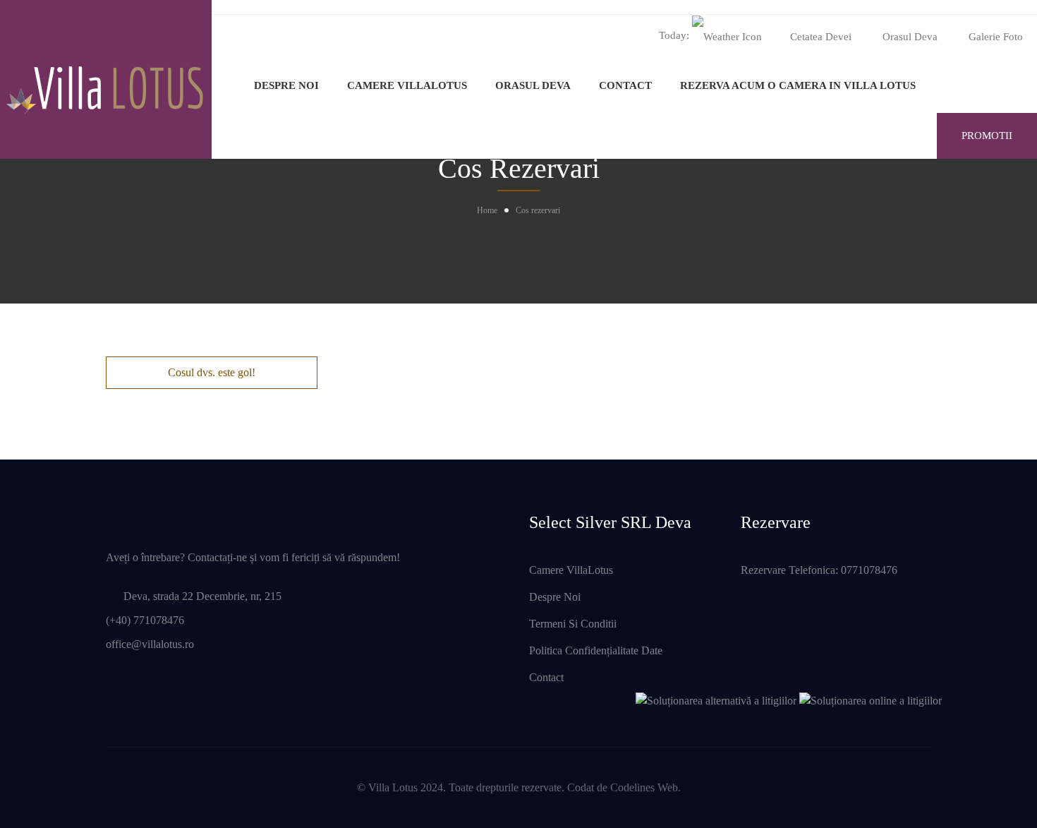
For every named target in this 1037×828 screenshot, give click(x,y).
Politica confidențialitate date (595, 650)
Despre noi (286, 85)
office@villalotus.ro (150, 644)
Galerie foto (996, 36)
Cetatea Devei (820, 36)
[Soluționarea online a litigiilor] (870, 699)
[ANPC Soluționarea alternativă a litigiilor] (716, 699)
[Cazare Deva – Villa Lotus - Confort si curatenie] (106, 79)
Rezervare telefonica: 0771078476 (819, 570)
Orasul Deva (910, 36)
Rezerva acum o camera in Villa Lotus (798, 85)
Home (487, 210)
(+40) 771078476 (145, 620)
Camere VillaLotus (407, 85)
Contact (625, 85)
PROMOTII (987, 135)
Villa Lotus (393, 787)
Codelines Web (644, 787)
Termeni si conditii (573, 624)
